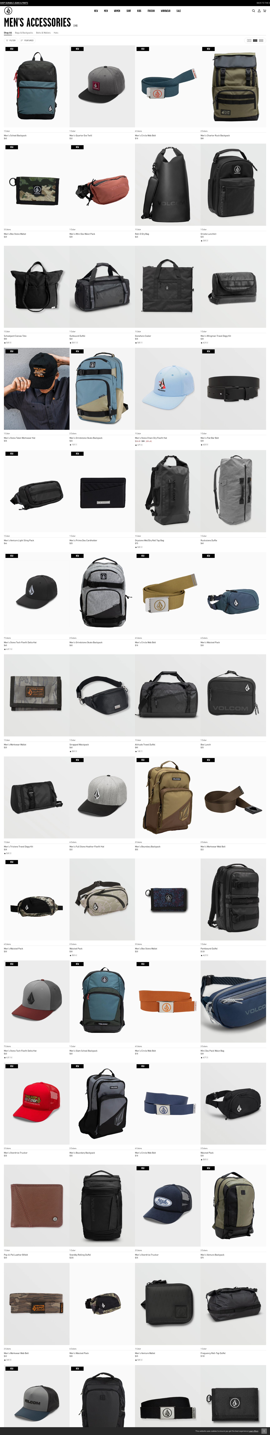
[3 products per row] (249, 40)
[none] (36, 128)
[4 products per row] (255, 40)
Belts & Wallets (43, 32)
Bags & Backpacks (24, 32)
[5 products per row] (261, 40)
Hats (56, 32)
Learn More (253, 1431)
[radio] (7, 128)
